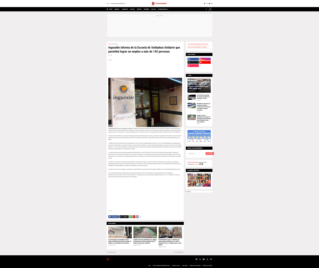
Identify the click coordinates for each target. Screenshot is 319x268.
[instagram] (205, 59)
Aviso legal (184, 265)
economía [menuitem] (146, 9)
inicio (108, 3)
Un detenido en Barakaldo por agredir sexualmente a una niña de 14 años (203, 96)
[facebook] (204, 3)
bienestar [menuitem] (125, 9)
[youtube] (209, 3)
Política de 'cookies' (207, 265)
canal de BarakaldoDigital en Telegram (197, 47)
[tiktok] (193, 65)
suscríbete (210, 153)
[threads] (205, 68)
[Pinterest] (134, 216)
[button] (108, 9)
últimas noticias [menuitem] (162, 9)
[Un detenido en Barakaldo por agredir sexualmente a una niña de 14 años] (191, 97)
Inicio (109, 43)
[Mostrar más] (140, 216)
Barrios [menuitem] (117, 9)
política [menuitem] (153, 9)
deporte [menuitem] (139, 9)
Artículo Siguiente (178, 252)
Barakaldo (115, 43)
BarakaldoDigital (191, 162)
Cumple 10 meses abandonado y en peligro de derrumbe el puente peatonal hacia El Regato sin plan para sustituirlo (145, 241)
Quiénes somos (176, 265)
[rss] (211, 259)
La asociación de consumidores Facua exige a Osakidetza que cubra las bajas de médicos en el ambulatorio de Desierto (119, 241)
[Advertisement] (145, 193)
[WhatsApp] (130, 216)
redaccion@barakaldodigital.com (118, 3)
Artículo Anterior (111, 252)
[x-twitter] (207, 3)
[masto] (193, 68)
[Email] (137, 216)
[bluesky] (205, 65)
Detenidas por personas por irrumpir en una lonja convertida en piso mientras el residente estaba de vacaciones (204, 107)
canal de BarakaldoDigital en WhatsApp (197, 44)
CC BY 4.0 (196, 164)
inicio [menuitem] (110, 9)
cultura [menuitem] (132, 9)
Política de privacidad (195, 265)
